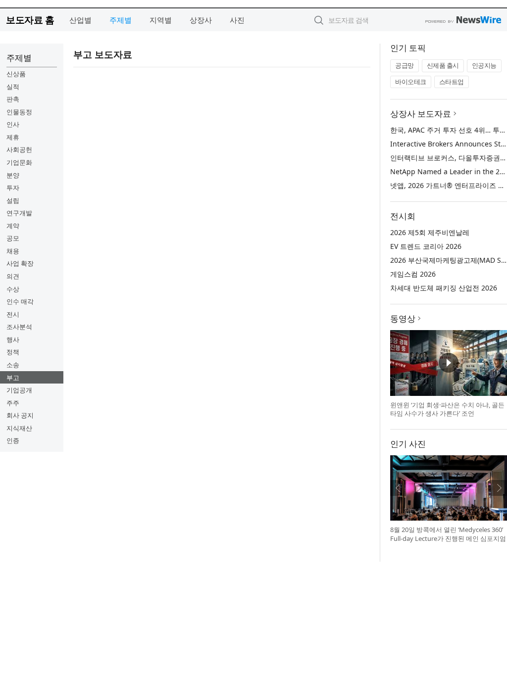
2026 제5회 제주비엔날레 (429, 232)
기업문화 (19, 162)
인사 (12, 124)
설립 (12, 200)
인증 (12, 440)
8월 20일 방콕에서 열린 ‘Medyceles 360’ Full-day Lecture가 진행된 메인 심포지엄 (448, 534)
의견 (12, 276)
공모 (12, 238)
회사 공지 (20, 415)
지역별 (161, 20)
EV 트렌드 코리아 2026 (425, 246)
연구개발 (19, 212)
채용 (12, 250)
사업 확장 (20, 263)
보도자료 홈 (30, 19)
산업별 (80, 20)
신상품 (16, 73)
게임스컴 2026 (413, 274)
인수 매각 (20, 301)
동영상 (402, 318)
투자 (12, 187)
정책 (12, 351)
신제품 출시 (443, 65)
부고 (12, 377)
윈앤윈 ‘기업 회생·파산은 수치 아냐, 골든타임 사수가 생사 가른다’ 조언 (447, 409)
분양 (12, 175)
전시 (12, 314)
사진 (237, 20)
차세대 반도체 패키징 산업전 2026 (443, 287)
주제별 (120, 20)
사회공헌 (19, 149)
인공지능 (484, 65)
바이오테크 (410, 81)
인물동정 (19, 111)
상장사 (201, 20)
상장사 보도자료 (420, 113)
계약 (12, 225)
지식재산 (19, 428)
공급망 (404, 65)
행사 (12, 339)
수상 (12, 289)
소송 (12, 364)
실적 (12, 86)
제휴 (12, 137)
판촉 (12, 99)
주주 (12, 402)
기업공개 (19, 390)
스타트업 (451, 81)
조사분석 (19, 326)
